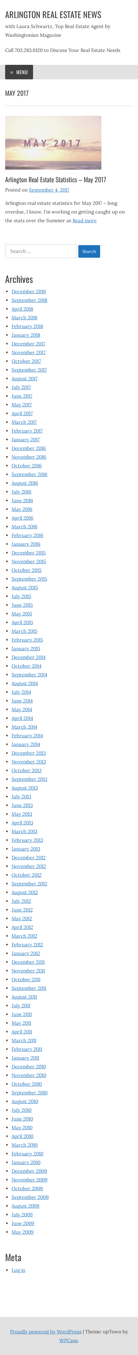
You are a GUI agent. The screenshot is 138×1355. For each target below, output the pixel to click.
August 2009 (25, 1206)
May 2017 (22, 405)
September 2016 (29, 474)
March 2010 (25, 1145)
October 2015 (26, 570)
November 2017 (29, 352)
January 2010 (26, 1162)
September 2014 (29, 675)
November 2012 (29, 866)
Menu (21, 71)
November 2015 (29, 561)
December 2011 (28, 962)
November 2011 (28, 971)
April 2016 (22, 518)
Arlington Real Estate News (53, 14)
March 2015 (24, 631)
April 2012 (22, 927)
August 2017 (25, 378)
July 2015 (21, 596)
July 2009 (22, 1214)
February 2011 (27, 1049)
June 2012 (22, 910)
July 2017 (21, 387)
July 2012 (21, 901)
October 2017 (26, 361)
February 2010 (27, 1154)
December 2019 (29, 291)
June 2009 (23, 1223)
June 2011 (22, 1014)
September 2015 (29, 579)
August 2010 (25, 1101)
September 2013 (29, 779)
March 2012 (24, 936)
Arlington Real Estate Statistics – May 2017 (55, 179)
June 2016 (22, 500)
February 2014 (27, 735)
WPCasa (68, 1340)
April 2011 (22, 1032)
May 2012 (22, 918)
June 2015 (22, 605)
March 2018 (24, 317)
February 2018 (27, 326)
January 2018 (26, 335)
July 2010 (21, 1110)
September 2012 (29, 884)
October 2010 (27, 1084)
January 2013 (26, 849)
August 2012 (25, 892)
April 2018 (22, 309)
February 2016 (27, 535)
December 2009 (29, 1171)
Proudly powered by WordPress (46, 1332)
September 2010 (29, 1093)
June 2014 (22, 701)
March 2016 (25, 526)
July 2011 (21, 1005)
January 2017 (26, 439)
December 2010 (29, 1066)
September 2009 (30, 1197)
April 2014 (22, 718)
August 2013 (25, 788)
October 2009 (27, 1188)
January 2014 (26, 744)
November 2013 (29, 762)
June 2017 (22, 396)
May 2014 (22, 709)
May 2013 (22, 814)
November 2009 (29, 1180)
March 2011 (24, 1040)
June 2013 (22, 805)
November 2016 (29, 457)
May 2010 (22, 1127)
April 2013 (22, 823)
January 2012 (26, 953)
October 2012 (26, 875)
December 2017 (28, 344)
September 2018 (29, 300)
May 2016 (22, 509)
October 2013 (26, 770)
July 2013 (21, 796)
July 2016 (21, 492)
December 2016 (29, 448)
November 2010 (29, 1075)
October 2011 (26, 979)
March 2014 (24, 727)
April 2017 (22, 413)
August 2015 (25, 587)
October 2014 (26, 666)
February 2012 (27, 945)
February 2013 (27, 840)
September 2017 (29, 370)
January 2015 (26, 648)
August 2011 (24, 997)
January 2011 (25, 1058)
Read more (85, 220)
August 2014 (25, 683)
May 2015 (22, 614)
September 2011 (29, 988)
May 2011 (21, 1023)
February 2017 (27, 431)
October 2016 (27, 466)
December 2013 (29, 753)
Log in (18, 1270)
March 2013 (24, 831)
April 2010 (22, 1136)
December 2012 (29, 857)
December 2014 (29, 657)
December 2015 (29, 553)
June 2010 (22, 1119)
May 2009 (23, 1232)
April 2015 (22, 622)
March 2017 (24, 422)
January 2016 (26, 544)
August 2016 (25, 483)
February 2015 (27, 640)
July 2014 (21, 692)
